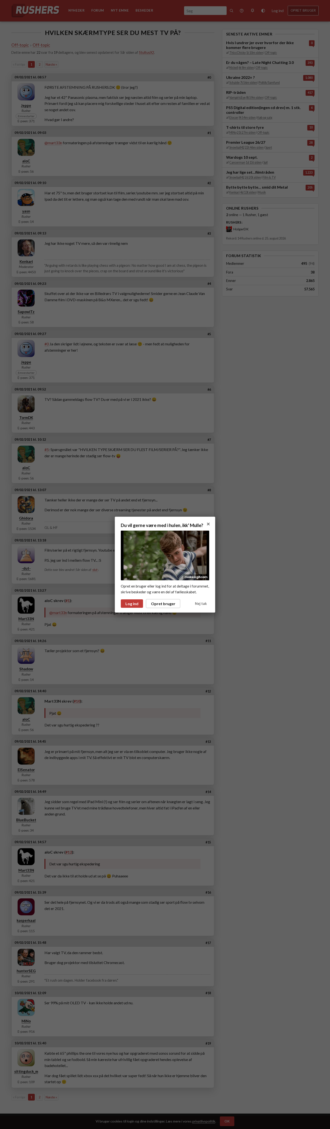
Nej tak (201, 604)
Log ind (131, 603)
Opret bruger (163, 603)
